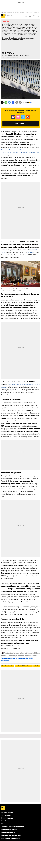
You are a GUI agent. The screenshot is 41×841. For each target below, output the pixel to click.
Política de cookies (8, 832)
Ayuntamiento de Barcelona (24, 665)
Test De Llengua (19, 12)
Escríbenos (5, 821)
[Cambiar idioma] (34, 16)
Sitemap (4, 824)
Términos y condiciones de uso (12, 826)
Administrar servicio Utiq (10, 838)
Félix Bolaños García (7, 665)
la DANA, (31, 252)
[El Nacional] (3, 16)
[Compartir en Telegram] (9, 102)
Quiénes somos (7, 812)
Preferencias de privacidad (11, 835)
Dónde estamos (7, 818)
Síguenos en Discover (7, 12)
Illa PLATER (29, 12)
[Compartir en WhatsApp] (5, 102)
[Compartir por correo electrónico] (16, 102)
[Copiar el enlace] (20, 102)
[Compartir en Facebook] (13, 102)
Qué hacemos (6, 815)
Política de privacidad (9, 829)
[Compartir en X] (2, 102)
